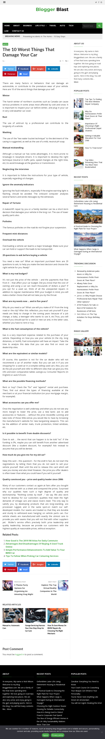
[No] (102, 732)
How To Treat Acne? (93, 148)
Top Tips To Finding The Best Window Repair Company (93, 101)
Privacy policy (57, 735)
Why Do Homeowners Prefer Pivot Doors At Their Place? (93, 115)
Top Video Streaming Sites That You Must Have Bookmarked (93, 163)
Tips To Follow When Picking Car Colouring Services (32, 556)
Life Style (40, 25)
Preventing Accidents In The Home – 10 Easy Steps (44, 36)
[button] (4, 2)
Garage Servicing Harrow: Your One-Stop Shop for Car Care (35, 628)
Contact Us (18, 31)
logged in (19, 654)
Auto (62, 25)
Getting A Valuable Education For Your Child (93, 138)
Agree (45, 735)
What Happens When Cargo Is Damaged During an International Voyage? (88, 251)
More (76, 82)
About (16, 25)
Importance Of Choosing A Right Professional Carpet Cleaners (93, 127)
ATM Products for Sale (86, 305)
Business (27, 25)
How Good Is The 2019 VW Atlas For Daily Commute (32, 540)
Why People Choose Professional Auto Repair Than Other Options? (89, 298)
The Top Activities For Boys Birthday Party (88, 317)
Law (6, 31)
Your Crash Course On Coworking (85, 687)
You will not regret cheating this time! (86, 703)
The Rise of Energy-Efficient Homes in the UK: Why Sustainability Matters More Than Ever (52, 721)
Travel (52, 25)
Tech (71, 25)
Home (7, 25)
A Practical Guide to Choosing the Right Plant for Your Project (88, 227)
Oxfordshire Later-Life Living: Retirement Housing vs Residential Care (88, 203)
